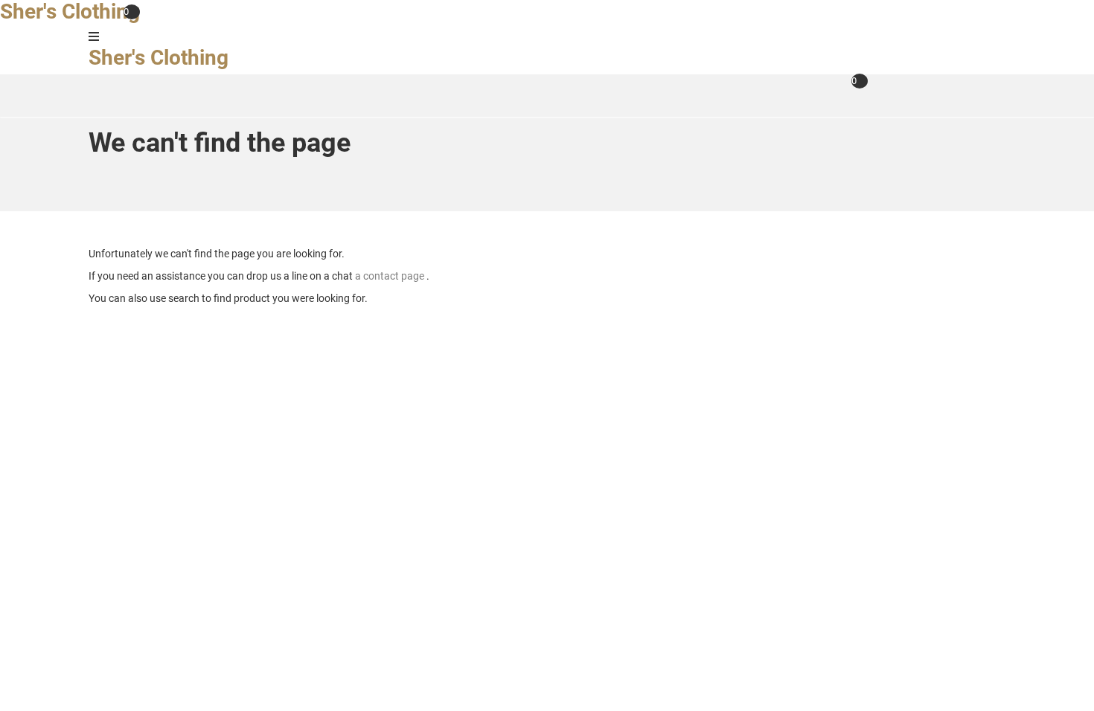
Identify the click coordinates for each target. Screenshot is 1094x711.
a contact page (390, 276)
